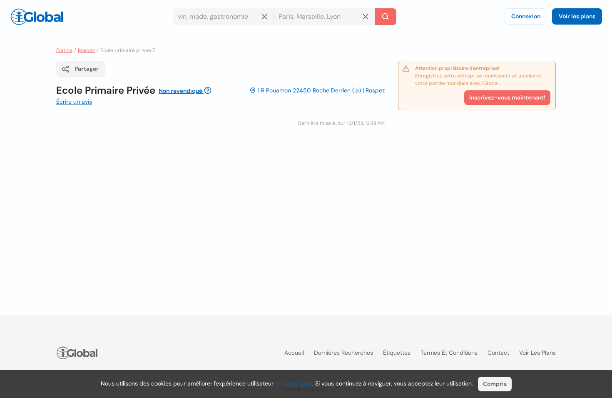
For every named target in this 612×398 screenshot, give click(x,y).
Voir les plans (577, 16)
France (64, 50)
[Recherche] (385, 16)
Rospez (86, 50)
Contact (498, 352)
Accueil (294, 352)
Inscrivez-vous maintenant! (507, 97)
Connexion (525, 16)
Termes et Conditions (449, 352)
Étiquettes (396, 352)
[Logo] (37, 16)
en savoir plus (293, 383)
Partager (87, 68)
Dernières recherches (343, 352)
